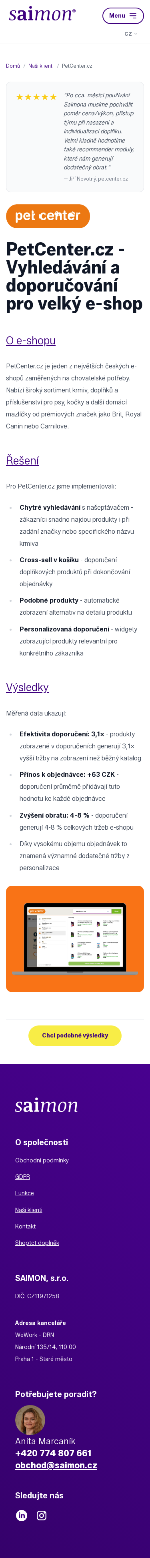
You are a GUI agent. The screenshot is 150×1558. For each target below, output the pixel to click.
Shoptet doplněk (37, 1242)
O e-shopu (31, 340)
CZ (128, 33)
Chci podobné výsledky (75, 1035)
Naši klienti (28, 1210)
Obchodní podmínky (42, 1160)
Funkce (24, 1193)
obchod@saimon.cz (56, 1465)
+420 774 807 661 (53, 1453)
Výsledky (27, 687)
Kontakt (25, 1226)
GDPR (22, 1176)
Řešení (22, 460)
